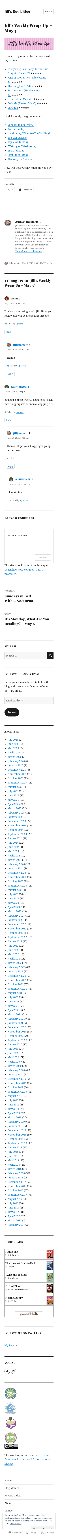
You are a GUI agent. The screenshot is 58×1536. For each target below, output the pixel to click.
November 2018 (17, 1134)
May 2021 (13, 1005)
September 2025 (17, 782)
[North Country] (50, 1299)
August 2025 (15, 787)
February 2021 (16, 1018)
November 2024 (17, 825)
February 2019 (16, 1121)
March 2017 (14, 1220)
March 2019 (14, 1117)
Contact (8, 1510)
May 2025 (13, 799)
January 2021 (15, 1023)
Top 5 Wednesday (18, 142)
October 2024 (15, 829)
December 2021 (17, 975)
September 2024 (17, 834)
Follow (12, 712)
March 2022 (14, 963)
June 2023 (13, 898)
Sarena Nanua (13, 1278)
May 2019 (13, 1109)
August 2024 (15, 838)
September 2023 (17, 885)
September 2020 (17, 1040)
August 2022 (15, 941)
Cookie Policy (16, 1523)
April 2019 (14, 1113)
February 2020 (16, 1070)
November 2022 (17, 928)
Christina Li (12, 1267)
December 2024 (17, 821)
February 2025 (16, 812)
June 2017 (13, 1207)
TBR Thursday (16, 150)
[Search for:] (25, 655)
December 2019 (17, 1078)
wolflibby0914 (20, 387)
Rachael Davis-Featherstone (18, 1290)
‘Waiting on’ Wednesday (22, 146)
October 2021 (15, 984)
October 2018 (15, 1139)
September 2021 (17, 988)
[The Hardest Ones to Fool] (50, 1265)
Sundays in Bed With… (21, 124)
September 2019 (17, 1091)
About (8, 1503)
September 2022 (17, 937)
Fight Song (11, 1251)
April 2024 (14, 855)
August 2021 (15, 993)
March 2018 (14, 1169)
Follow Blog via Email (22, 674)
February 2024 (16, 864)
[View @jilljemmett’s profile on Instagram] (13, 1371)
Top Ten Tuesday (17, 137)
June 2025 (13, 795)
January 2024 (15, 868)
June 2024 (13, 847)
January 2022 (15, 971)
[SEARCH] (50, 655)
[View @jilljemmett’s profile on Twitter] (7, 1371)
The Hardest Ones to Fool (20, 1263)
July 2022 (13, 945)
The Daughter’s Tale (19, 86)
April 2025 (14, 804)
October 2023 (15, 881)
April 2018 (14, 1164)
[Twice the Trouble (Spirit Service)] (50, 1276)
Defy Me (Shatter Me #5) (22, 103)
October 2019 (15, 1087)
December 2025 (17, 769)
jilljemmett (14, 263)
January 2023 (15, 920)
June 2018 (13, 1156)
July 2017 (13, 1203)
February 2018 (16, 1173)
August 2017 (15, 1199)
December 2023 (17, 872)
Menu (48, 11)
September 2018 (17, 1143)
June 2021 (13, 1001)
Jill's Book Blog (17, 11)
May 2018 (13, 1160)
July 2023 (13, 894)
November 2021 (17, 980)
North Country (14, 1297)
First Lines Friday (18, 155)
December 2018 (17, 1130)
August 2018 (15, 1147)
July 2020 (13, 1048)
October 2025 (15, 778)
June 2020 (13, 1053)
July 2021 (13, 997)
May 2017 (13, 1212)
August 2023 (15, 890)
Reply (8, 331)
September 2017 (17, 1194)
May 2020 (13, 1057)
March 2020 (14, 1066)
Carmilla (13, 107)
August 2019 (15, 1096)
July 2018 (13, 1151)
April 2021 (14, 1010)
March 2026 (14, 756)
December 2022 (17, 924)
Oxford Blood (13, 1286)
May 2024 (13, 851)
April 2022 (14, 958)
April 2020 (14, 1061)
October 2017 (15, 1190)
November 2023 (17, 877)
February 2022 (16, 967)
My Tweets (10, 1345)
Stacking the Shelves (20, 159)
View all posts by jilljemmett (28, 251)
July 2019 (13, 1100)
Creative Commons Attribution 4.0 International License (27, 1459)
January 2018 (15, 1177)
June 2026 (13, 744)
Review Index (12, 1495)
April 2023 (14, 907)
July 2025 (13, 791)
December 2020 (17, 1027)
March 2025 (14, 808)
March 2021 (14, 1014)
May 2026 (13, 748)
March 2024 (14, 860)
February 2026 (16, 761)
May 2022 (13, 954)
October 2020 (15, 1036)
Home (8, 1480)
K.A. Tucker (12, 1301)
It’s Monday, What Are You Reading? (29, 133)
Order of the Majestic (20, 99)
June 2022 (13, 950)
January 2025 (15, 817)
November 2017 (17, 1186)
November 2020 (17, 1031)
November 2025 (17, 774)
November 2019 (17, 1083)
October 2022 (15, 933)
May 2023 (13, 902)
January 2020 (15, 1074)
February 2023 (16, 915)
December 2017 (17, 1182)
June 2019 (13, 1104)
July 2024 (13, 842)
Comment (43, 557)
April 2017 (14, 1216)
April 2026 (14, 752)
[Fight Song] (50, 1253)
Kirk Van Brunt (13, 1255)
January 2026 (15, 765)
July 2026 (13, 739)
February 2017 (16, 1224)
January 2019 (15, 1126)
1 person (20, 323)
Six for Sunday (16, 129)
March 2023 (14, 911)
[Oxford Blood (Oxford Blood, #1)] (50, 1288)
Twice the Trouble (16, 1274)
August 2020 (15, 1044)
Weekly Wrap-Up (44, 263)
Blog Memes (11, 1488)
